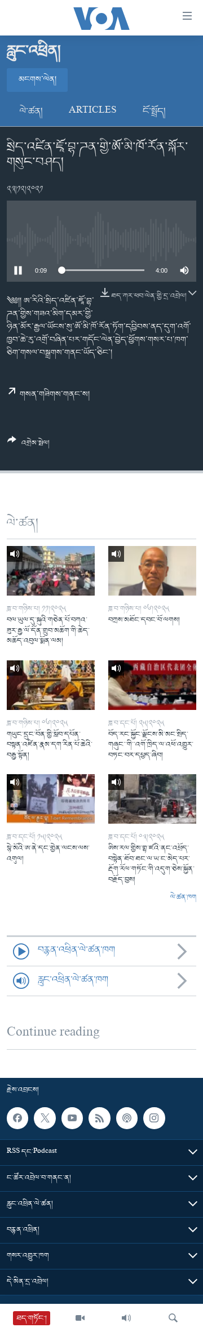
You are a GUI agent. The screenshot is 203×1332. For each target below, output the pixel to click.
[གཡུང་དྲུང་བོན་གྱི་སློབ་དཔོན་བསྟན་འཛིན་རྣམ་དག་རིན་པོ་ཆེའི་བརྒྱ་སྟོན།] (51, 685)
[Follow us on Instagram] (154, 1118)
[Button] (28, 446)
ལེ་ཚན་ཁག (183, 898)
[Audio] (126, 1318)
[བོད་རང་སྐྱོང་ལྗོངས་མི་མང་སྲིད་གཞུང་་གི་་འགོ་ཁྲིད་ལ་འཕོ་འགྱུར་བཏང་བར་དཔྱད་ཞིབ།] (152, 685)
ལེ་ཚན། (31, 111)
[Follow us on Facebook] (17, 1118)
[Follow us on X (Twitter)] (44, 1118)
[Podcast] (127, 1118)
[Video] (80, 1318)
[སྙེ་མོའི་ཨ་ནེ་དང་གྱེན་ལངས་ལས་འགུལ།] (51, 799)
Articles (93, 111)
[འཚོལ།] (173, 1318)
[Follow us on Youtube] (72, 1118)
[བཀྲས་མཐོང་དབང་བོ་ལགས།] (152, 571)
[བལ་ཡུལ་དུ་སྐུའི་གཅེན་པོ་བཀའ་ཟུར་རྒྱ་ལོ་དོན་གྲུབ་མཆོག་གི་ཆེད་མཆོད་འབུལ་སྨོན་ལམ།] (51, 571)
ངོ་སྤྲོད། (154, 111)
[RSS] (99, 1118)
